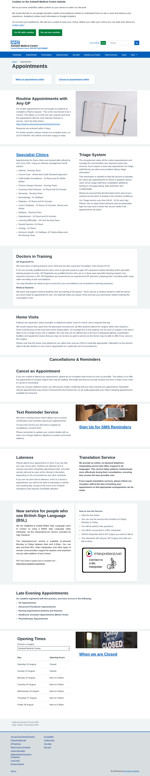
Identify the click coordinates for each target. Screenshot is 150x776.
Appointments (31, 55)
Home (14, 62)
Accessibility (49, 737)
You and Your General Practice (23, 737)
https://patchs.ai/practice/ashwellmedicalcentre (38, 124)
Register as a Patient (92, 55)
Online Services (111, 55)
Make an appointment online (30, 79)
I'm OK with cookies (24, 32)
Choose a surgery (25, 644)
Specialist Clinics (32, 155)
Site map (47, 747)
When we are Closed (98, 654)
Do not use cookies (50, 32)
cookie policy (18, 25)
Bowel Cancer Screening (20, 747)
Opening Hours (62, 55)
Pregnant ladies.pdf (18, 740)
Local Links (15, 760)
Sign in (13, 771)
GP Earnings (16, 744)
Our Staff (76, 55)
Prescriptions (46, 55)
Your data (47, 744)
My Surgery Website (131, 771)
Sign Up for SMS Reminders (105, 427)
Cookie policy (49, 740)
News (124, 55)
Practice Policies (17, 764)
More (134, 55)
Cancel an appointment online (74, 79)
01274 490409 (42, 48)
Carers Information (18, 751)
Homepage (17, 55)
